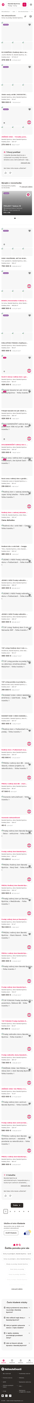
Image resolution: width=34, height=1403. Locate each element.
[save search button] (30, 16)
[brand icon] (3, 4)
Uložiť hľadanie (11, 1233)
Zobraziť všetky (17, 1289)
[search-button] (24, 4)
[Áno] (6, 173)
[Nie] (10, 173)
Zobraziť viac (25, 163)
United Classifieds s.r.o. (16, 1400)
